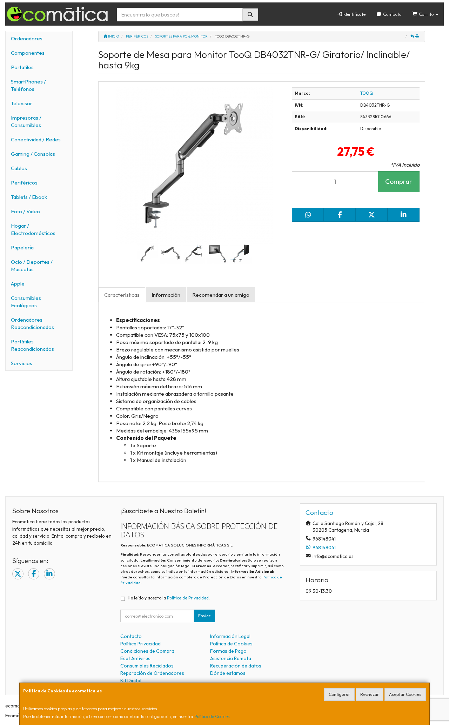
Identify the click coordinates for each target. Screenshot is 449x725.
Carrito (426, 14)
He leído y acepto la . (169, 597)
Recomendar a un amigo (220, 294)
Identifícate (354, 14)
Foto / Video (25, 211)
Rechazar (369, 694)
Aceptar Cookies (405, 694)
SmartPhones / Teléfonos (28, 85)
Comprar (398, 181)
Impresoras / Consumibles (26, 121)
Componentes (28, 52)
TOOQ (366, 93)
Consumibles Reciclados (147, 666)
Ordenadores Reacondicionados (32, 323)
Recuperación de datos (235, 666)
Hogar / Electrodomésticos (33, 229)
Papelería (22, 247)
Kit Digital (130, 680)
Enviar (204, 615)
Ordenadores (26, 38)
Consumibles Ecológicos (26, 302)
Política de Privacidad (188, 597)
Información (166, 294)
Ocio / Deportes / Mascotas (32, 266)
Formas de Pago (228, 651)
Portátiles (22, 67)
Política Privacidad (140, 643)
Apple (18, 283)
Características (122, 294)
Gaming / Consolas (33, 153)
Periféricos (24, 182)
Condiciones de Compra (147, 651)
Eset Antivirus (135, 658)
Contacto (392, 14)
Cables (19, 168)
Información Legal (230, 636)
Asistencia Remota (230, 658)
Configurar (339, 694)
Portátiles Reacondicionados (32, 345)
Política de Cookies (211, 716)
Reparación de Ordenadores (152, 673)
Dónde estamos (228, 673)
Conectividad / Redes (36, 139)
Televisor (21, 103)
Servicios (21, 363)
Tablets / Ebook (29, 197)
